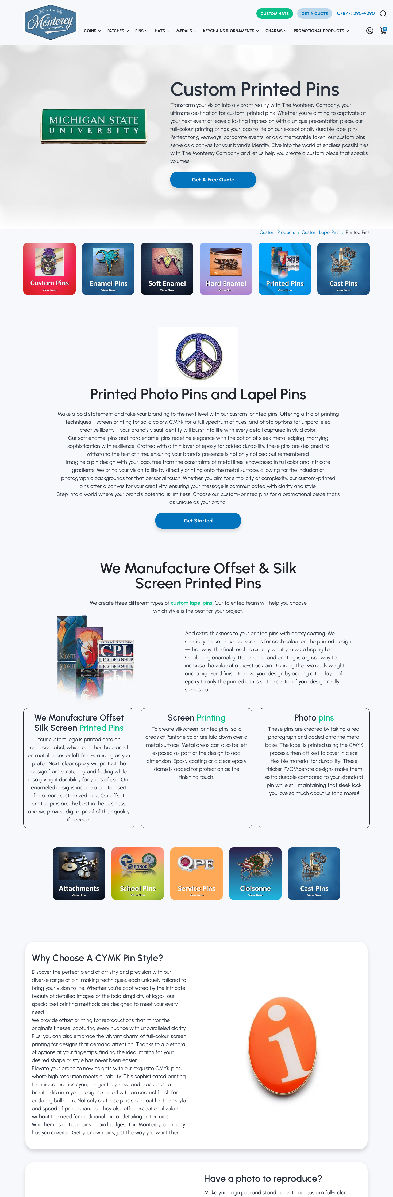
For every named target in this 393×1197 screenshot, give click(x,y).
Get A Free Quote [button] (213, 179)
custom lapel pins (191, 603)
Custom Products (277, 232)
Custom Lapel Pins (321, 232)
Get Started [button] (198, 520)
